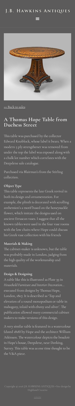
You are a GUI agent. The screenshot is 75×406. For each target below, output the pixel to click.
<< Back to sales (14, 107)
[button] (37, 18)
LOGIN (37, 397)
